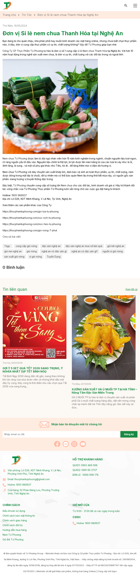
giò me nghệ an (13, 251)
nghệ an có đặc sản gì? (85, 251)
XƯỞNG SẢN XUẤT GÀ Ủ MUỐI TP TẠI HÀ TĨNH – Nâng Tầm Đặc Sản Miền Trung (104, 391)
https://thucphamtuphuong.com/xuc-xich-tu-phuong (31, 217)
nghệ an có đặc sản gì (54, 251)
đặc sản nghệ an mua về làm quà (84, 246)
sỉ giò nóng (35, 256)
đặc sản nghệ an (51, 246)
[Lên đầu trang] (129, 565)
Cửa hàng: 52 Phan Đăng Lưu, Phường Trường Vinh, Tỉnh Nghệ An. (33, 492)
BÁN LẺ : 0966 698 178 (86, 474)
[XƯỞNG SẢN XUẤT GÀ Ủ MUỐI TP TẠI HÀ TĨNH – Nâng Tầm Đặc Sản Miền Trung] (104, 337)
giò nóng (32, 251)
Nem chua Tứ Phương (15, 158)
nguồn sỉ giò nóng (113, 251)
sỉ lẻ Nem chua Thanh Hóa (92, 50)
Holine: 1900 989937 (19, 484)
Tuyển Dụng (53, 256)
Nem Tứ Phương (12, 534)
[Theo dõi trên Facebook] (57, 443)
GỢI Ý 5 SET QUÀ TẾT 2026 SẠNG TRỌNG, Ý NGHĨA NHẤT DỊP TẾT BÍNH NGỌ (33, 370)
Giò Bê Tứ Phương (13, 539)
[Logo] (7, 5)
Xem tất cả (131, 289)
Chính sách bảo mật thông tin (19, 515)
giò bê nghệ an (115, 246)
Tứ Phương (94, 44)
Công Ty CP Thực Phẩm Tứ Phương (23, 50)
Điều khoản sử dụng (14, 510)
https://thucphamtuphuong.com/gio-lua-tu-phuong (31, 211)
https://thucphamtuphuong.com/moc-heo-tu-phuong (32, 224)
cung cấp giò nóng (26, 246)
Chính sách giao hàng (15, 520)
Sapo (114, 571)
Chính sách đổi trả (13, 525)
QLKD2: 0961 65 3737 (85, 470)
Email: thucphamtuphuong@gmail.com (29, 479)
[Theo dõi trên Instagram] (74, 443)
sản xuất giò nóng (14, 256)
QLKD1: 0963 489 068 (85, 465)
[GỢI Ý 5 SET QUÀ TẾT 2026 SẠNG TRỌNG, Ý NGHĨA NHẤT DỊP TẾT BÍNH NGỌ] (35, 327)
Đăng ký (129, 434)
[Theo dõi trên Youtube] (83, 443)
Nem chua (66, 185)
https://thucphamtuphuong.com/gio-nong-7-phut (30, 230)
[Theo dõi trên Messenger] (66, 443)
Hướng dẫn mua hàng (15, 529)
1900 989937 (19, 195)
